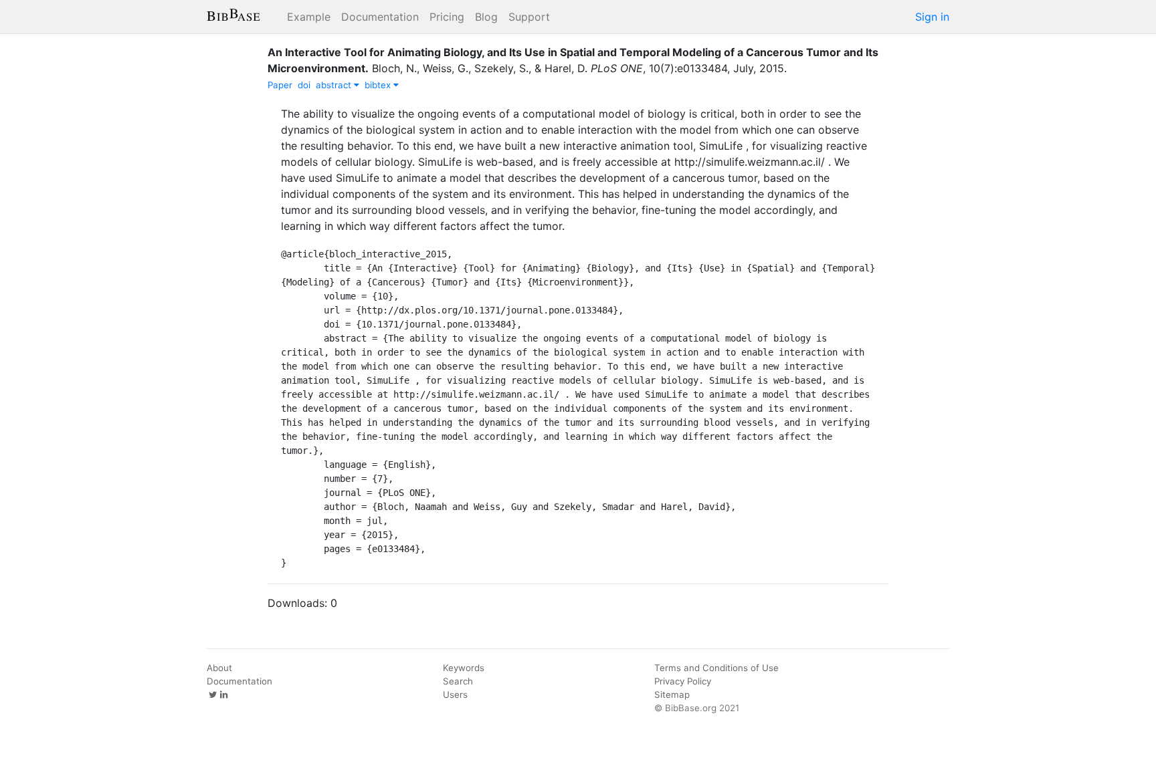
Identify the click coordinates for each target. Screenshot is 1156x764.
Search (458, 681)
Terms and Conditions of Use (716, 667)
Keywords (463, 667)
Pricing (446, 16)
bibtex (379, 85)
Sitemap (672, 694)
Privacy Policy (682, 681)
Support (529, 16)
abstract (335, 85)
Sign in (932, 16)
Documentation (380, 16)
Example (308, 16)
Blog (486, 16)
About (219, 667)
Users (455, 694)
